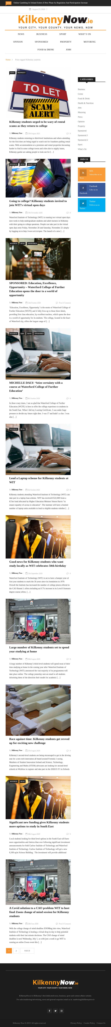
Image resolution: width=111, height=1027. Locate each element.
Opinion (18, 42)
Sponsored (41, 42)
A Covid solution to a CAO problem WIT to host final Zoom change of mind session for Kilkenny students (39, 912)
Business (41, 34)
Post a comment (65, 303)
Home (8, 60)
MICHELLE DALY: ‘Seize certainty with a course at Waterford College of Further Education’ (36, 386)
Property (66, 42)
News (21, 34)
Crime (80, 94)
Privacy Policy (76, 1023)
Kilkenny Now (17, 133)
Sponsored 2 (83, 140)
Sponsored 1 (83, 135)
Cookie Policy (89, 1023)
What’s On (84, 34)
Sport (62, 34)
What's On (32, 164)
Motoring (90, 42)
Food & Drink (46, 50)
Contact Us (101, 1023)
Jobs (68, 50)
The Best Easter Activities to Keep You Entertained (66, 3)
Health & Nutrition (86, 103)
